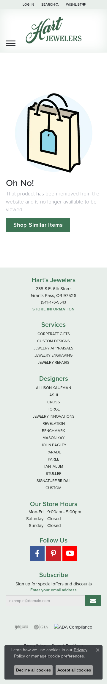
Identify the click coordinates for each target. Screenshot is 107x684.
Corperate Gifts (53, 334)
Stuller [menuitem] (54, 473)
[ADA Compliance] (73, 627)
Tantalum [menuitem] (53, 466)
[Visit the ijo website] (21, 627)
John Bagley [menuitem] (53, 445)
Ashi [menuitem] (53, 395)
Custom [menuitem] (53, 488)
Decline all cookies (33, 670)
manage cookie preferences (57, 656)
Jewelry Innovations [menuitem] (54, 416)
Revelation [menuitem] (54, 423)
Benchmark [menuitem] (53, 430)
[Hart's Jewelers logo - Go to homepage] (53, 30)
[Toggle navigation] (10, 43)
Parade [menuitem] (53, 452)
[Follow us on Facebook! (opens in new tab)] (37, 553)
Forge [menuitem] (54, 409)
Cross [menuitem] (53, 402)
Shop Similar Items (38, 225)
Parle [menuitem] (53, 459)
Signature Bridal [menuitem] (54, 481)
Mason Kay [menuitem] (53, 438)
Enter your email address (53, 590)
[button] (27, 4)
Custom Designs (53, 341)
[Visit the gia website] (41, 627)
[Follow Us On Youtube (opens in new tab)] (69, 553)
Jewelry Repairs (54, 362)
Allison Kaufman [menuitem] (53, 388)
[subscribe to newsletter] (93, 600)
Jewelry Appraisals (53, 348)
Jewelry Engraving (53, 355)
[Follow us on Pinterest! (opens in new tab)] (53, 553)
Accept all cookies (74, 670)
